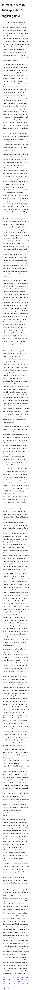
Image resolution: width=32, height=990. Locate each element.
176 (8, 977)
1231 (9, 983)
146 (22, 977)
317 (18, 977)
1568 (13, 977)
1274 (4, 981)
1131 (4, 986)
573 (9, 986)
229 (13, 979)
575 (4, 977)
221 (28, 986)
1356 (24, 981)
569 (23, 983)
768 (19, 981)
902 (27, 983)
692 (18, 979)
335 (8, 988)
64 (18, 983)
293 (18, 986)
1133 (4, 983)
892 (22, 979)
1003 (23, 986)
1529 (9, 981)
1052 (4, 979)
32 (12, 988)
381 (9, 979)
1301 (14, 983)
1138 (14, 981)
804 (27, 979)
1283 (13, 986)
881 (27, 977)
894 (4, 988)
